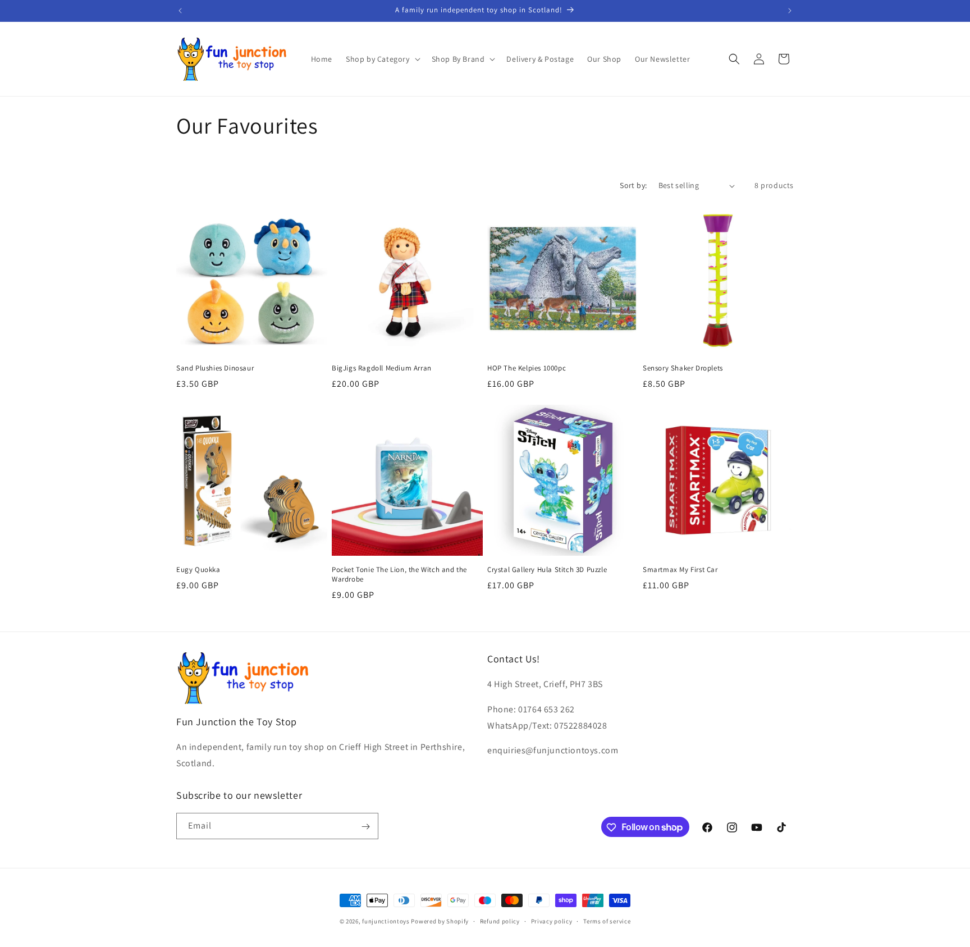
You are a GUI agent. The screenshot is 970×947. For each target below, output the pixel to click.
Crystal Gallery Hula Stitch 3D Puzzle (547, 569)
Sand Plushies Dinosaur (215, 368)
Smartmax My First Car (680, 569)
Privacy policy (552, 921)
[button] (382, 59)
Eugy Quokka (198, 569)
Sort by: (633, 185)
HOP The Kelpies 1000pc (526, 368)
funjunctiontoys (386, 921)
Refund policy (500, 921)
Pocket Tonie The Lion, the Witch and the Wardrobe (399, 574)
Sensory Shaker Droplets (683, 368)
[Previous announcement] (180, 10)
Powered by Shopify (440, 921)
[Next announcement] (789, 10)
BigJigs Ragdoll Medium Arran (382, 368)
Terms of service (606, 921)
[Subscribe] (365, 826)
